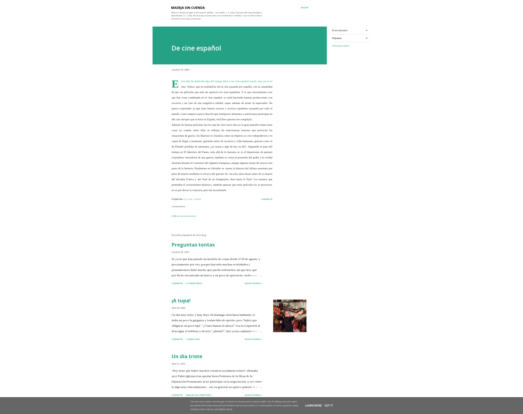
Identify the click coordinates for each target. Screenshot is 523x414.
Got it (329, 405)
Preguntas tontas (193, 244)
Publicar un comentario (184, 216)
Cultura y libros (192, 199)
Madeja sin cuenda (188, 7)
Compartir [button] (266, 199)
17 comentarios (193, 283)
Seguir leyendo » (253, 283)
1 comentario (192, 339)
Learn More (313, 405)
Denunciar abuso (341, 45)
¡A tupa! (181, 300)
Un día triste (187, 356)
